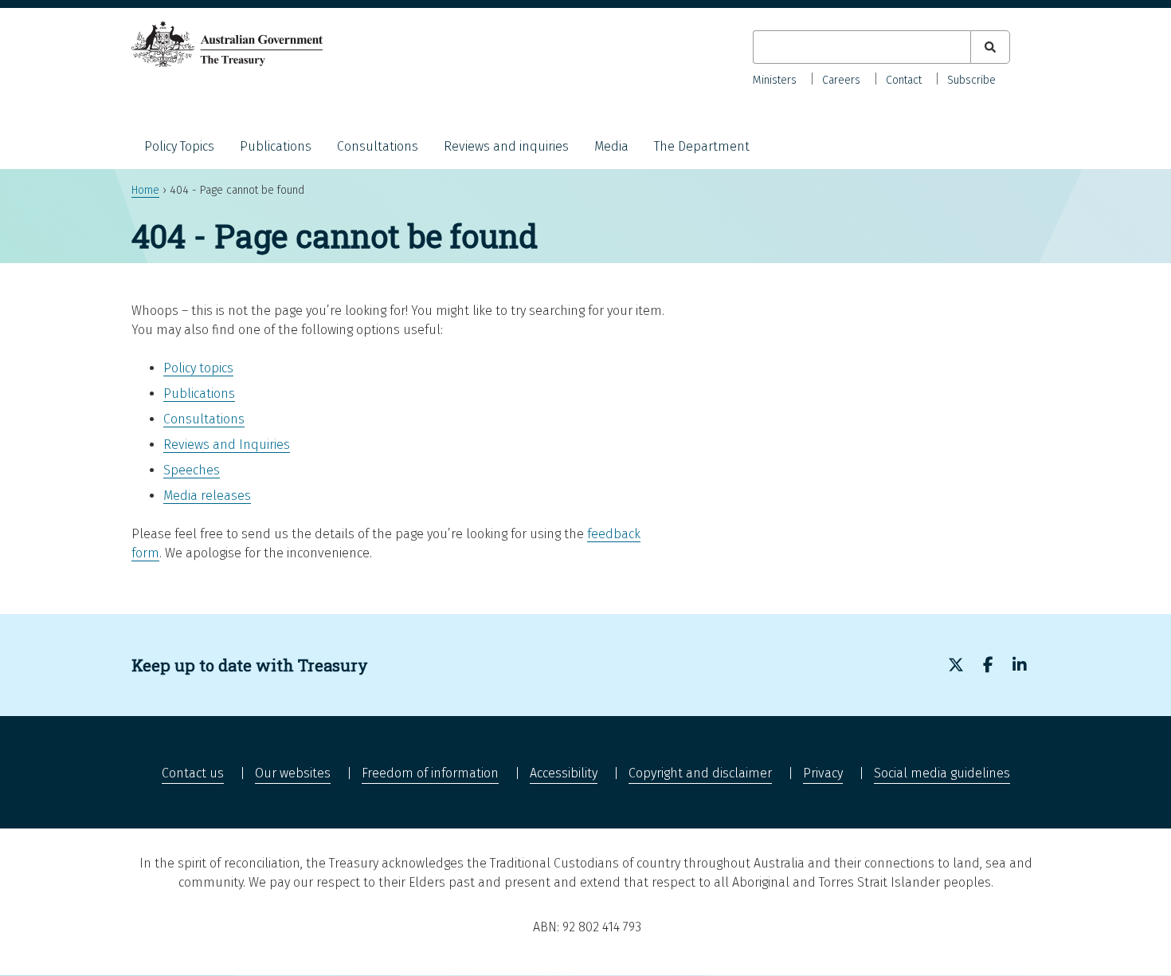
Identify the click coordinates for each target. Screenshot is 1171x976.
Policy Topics (179, 146)
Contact (904, 80)
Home (145, 190)
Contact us (193, 773)
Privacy (823, 773)
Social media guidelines (942, 773)
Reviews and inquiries (506, 146)
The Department (702, 146)
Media (611, 146)
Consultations (377, 146)
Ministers (775, 80)
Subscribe (971, 80)
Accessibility (563, 773)
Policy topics (198, 368)
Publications (275, 146)
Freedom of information (430, 773)
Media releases (207, 495)
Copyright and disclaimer (700, 773)
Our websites (293, 773)
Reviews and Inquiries (226, 444)
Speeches (191, 470)
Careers (841, 80)
